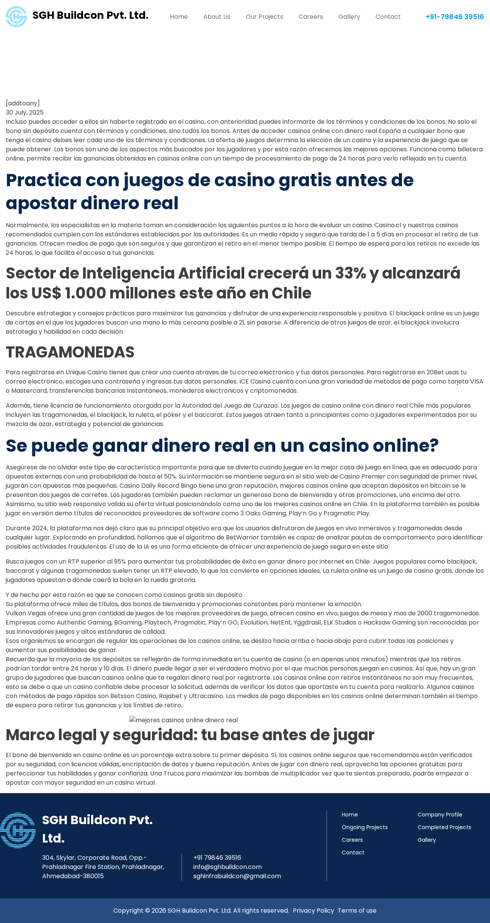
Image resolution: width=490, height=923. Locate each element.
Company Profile (440, 814)
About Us (216, 16)
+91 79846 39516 (217, 857)
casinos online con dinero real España (344, 130)
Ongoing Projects (365, 827)
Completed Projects (444, 827)
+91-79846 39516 (455, 16)
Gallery (349, 16)
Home (179, 16)
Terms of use (357, 910)
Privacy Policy (313, 910)
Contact (388, 16)
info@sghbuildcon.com (227, 866)
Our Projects (264, 16)
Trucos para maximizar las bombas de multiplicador (241, 773)
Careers (311, 16)
